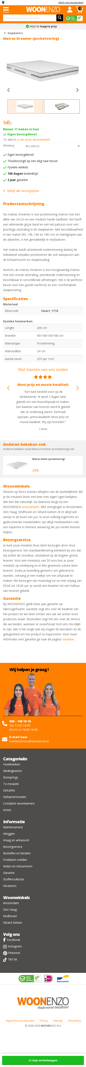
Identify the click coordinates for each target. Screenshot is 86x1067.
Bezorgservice (12, 847)
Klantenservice (13, 827)
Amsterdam (11, 903)
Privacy (44, 1020)
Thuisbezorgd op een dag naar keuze (33, 161)
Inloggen (9, 834)
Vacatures (9, 886)
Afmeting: (8, 145)
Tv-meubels (11, 784)
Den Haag (10, 909)
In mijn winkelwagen (43, 1060)
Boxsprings (10, 777)
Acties (7, 810)
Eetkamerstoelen (14, 797)
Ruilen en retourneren (17, 866)
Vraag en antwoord (16, 840)
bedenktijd (23, 173)
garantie (18, 180)
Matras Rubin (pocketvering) (48, 458)
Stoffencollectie (13, 879)
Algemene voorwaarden (20, 1020)
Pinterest (14, 953)
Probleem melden (15, 860)
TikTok (12, 959)
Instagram (15, 946)
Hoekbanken (11, 764)
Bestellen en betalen (17, 853)
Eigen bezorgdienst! (21, 155)
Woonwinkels (16, 897)
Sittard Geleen (12, 923)
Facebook (13, 940)
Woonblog (74, 1020)
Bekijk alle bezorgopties (23, 191)
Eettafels (9, 790)
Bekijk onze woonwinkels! (70, 2)
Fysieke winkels (18, 167)
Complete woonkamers (19, 803)
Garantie (68, 639)
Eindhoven (10, 916)
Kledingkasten (12, 771)
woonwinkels (30, 507)
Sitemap (58, 1020)
